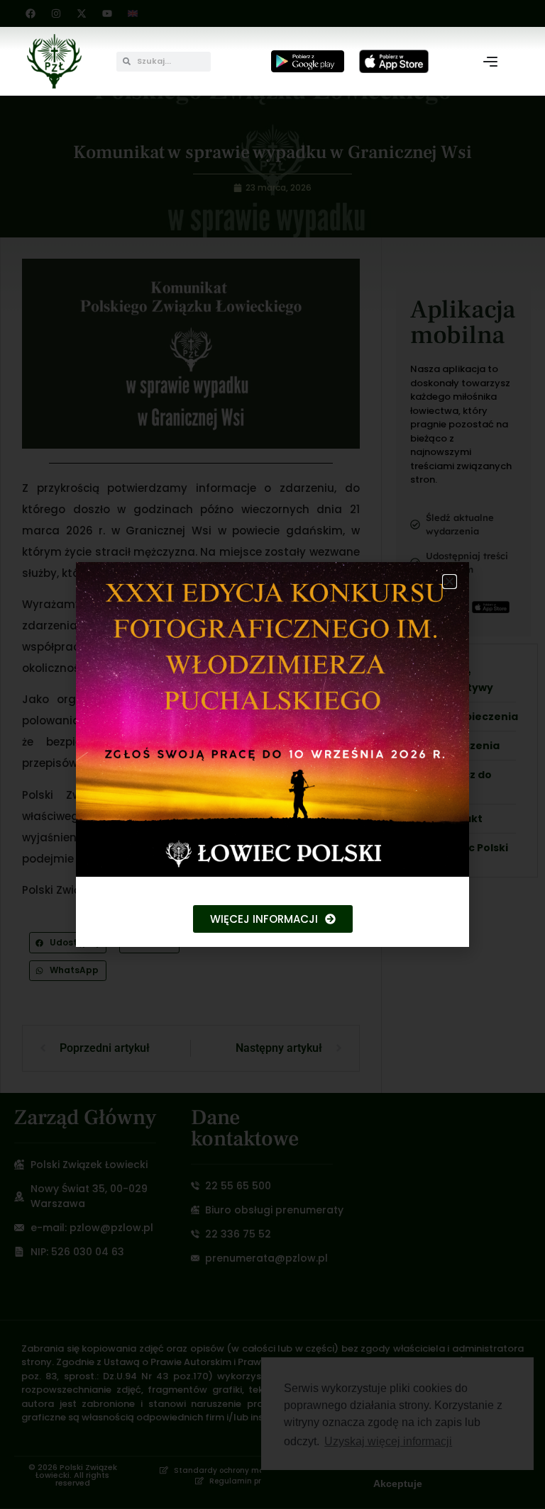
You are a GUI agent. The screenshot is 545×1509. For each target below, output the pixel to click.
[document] (272, 754)
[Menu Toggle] (490, 62)
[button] (449, 581)
